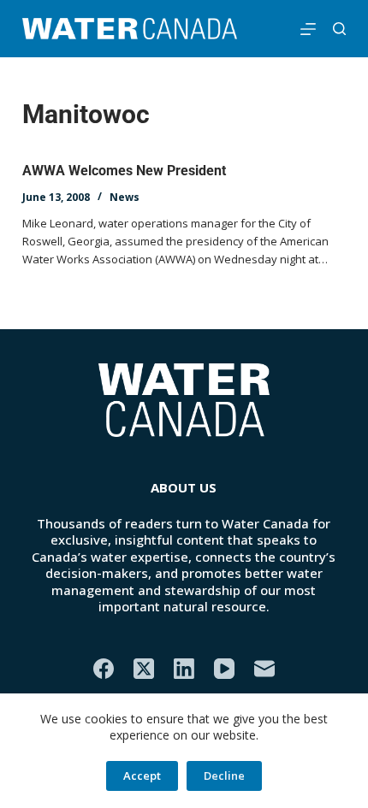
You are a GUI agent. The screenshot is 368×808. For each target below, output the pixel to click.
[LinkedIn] (184, 668)
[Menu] (308, 29)
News (124, 197)
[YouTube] (224, 668)
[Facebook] (103, 668)
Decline (224, 775)
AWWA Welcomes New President (124, 170)
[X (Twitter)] (144, 668)
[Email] (264, 668)
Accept (142, 775)
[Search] (339, 28)
